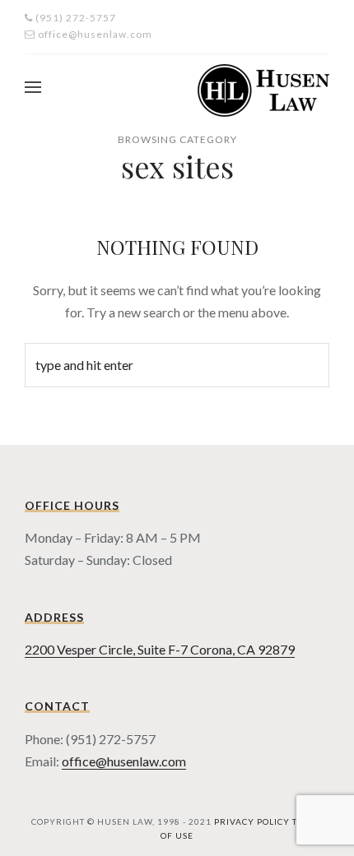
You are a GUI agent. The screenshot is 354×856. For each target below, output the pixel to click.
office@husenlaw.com (124, 761)
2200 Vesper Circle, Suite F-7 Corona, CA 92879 (160, 649)
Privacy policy (252, 821)
